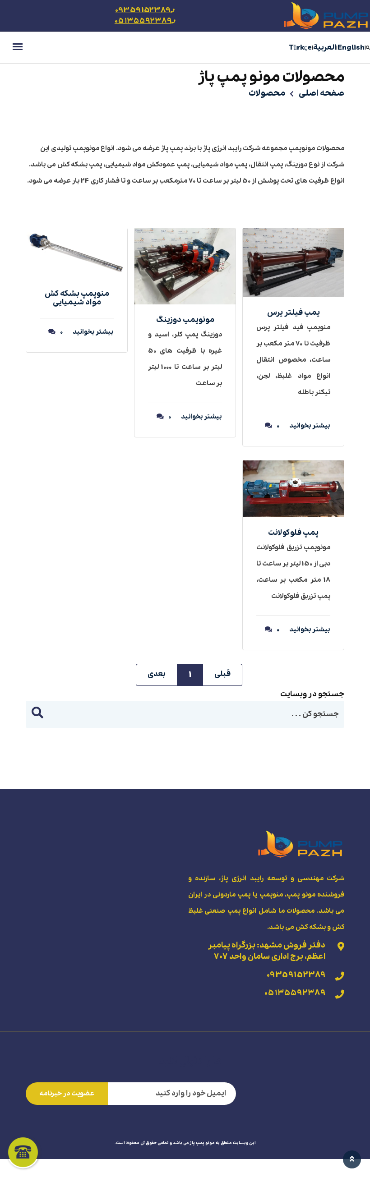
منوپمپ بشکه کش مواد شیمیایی (77, 298)
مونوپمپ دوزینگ (185, 320)
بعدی (157, 674)
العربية (324, 47)
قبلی (222, 674)
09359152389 (143, 10)
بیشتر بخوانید (309, 425)
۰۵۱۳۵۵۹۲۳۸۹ (143, 21)
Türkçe (300, 47)
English (351, 47)
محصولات (267, 93)
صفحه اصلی (321, 93)
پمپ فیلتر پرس (293, 313)
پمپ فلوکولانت (293, 533)
